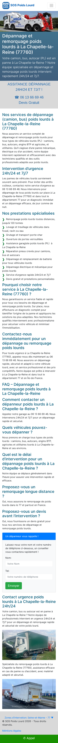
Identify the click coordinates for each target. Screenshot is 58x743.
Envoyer (13, 585)
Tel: (7, 570)
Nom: (8, 557)
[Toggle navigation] (51, 5)
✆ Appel (29, 738)
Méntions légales (11, 730)
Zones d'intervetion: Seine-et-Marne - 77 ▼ (29, 717)
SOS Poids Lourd (22, 5)
